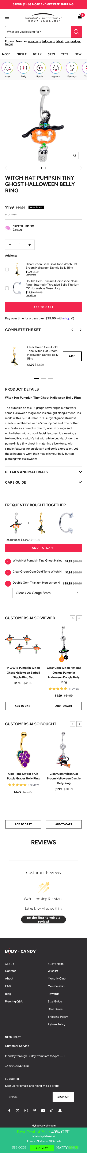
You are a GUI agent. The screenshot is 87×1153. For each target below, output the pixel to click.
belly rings (48, 41)
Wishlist (53, 971)
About (9, 978)
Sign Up (63, 1097)
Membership (56, 986)
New (78, 54)
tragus (9, 44)
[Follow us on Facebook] (9, 1110)
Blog (8, 994)
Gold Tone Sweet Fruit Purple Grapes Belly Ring (23, 776)
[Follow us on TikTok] (51, 1110)
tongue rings (72, 41)
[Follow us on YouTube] (43, 1110)
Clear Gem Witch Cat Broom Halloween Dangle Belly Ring (64, 778)
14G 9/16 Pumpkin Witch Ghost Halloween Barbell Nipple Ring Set (23, 672)
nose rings (34, 41)
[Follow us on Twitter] (18, 1110)
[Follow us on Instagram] (26, 1110)
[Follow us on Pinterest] (34, 1110)
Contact (10, 971)
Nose (6, 54)
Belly (37, 54)
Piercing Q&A (14, 1001)
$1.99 (51, 54)
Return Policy (56, 1024)
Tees (64, 54)
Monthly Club (56, 978)
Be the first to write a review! (43, 919)
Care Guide (55, 1009)
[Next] (80, 168)
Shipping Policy (58, 1017)
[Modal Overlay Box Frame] (43, 1140)
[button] (72, 618)
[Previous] (7, 168)
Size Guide (55, 1001)
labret (59, 41)
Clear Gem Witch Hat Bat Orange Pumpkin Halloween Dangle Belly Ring (64, 675)
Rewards (53, 994)
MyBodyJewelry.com (44, 1125)
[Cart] (80, 17)
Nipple (22, 54)
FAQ (8, 986)
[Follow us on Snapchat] (60, 1110)
